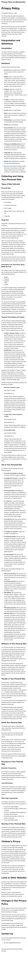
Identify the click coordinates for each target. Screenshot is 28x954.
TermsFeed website (11, 379)
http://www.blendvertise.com (13, 163)
